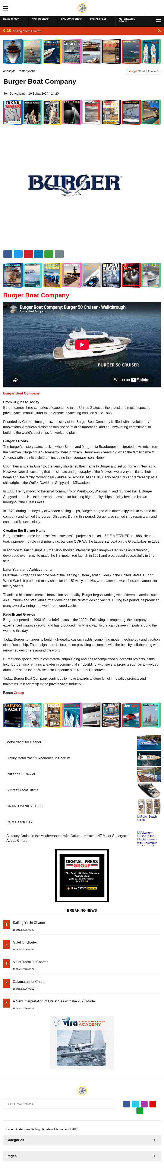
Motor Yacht (27, 71)
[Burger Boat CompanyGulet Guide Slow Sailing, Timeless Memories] (82, 7)
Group (13, 693)
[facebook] (8, 254)
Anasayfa (9, 71)
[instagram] (144, 1104)
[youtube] (152, 1104)
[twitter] (18, 254)
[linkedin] (28, 254)
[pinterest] (38, 254)
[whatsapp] (139, 1110)
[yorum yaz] (59, 254)
